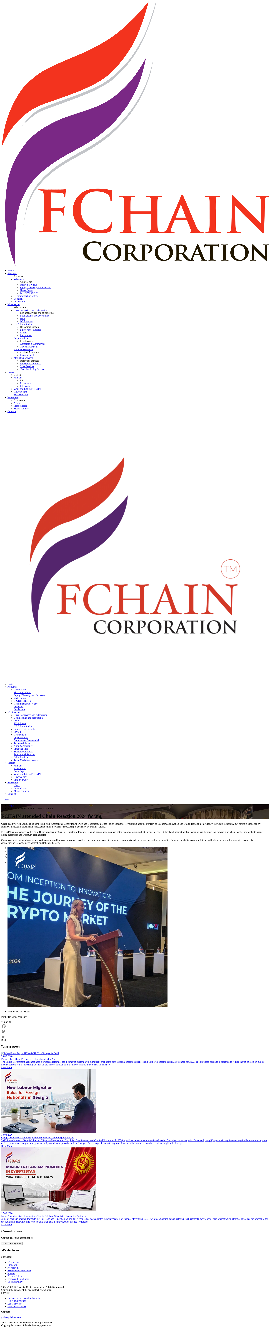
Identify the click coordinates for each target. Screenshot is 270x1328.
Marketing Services (23, 358)
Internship (25, 386)
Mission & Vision (28, 284)
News (17, 403)
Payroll (23, 332)
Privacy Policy (15, 1276)
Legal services (21, 338)
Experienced (26, 383)
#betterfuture (26, 290)
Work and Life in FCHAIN (27, 389)
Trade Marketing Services (32, 369)
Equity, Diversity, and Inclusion (35, 287)
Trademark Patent (28, 346)
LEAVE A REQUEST (11, 1243)
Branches (12, 1265)
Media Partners (21, 408)
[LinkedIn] (135, 1036)
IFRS (22, 318)
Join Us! (18, 377)
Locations (18, 298)
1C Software (26, 321)
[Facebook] (135, 1026)
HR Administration (23, 324)
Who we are (20, 279)
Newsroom (13, 397)
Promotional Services (30, 363)
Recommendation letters (26, 296)
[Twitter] (135, 1031)
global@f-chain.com (11, 1317)
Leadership (19, 301)
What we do (14, 304)
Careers (11, 372)
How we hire (20, 391)
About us (12, 273)
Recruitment (26, 335)
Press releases (20, 405)
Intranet (11, 1273)
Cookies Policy (15, 1281)
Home (11, 270)
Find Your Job (21, 394)
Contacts (12, 411)
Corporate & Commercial (32, 343)
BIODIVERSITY (29, 293)
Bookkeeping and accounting (34, 315)
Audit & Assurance (23, 349)
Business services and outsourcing (30, 310)
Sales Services (27, 366)
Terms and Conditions (18, 1279)
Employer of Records (30, 329)
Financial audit (27, 355)
